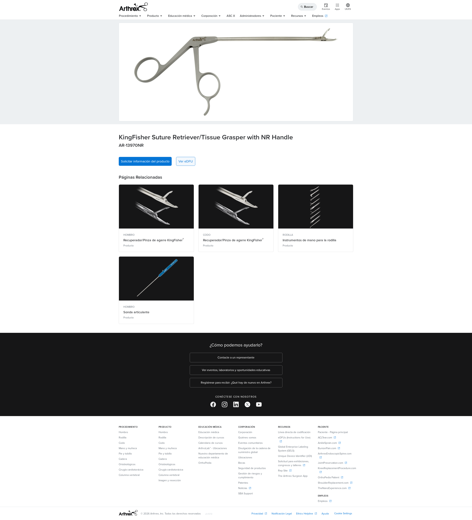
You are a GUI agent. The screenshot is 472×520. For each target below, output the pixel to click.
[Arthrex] (133, 7)
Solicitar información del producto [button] (145, 161)
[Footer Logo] (128, 513)
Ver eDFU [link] (185, 161)
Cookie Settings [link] (343, 513)
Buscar (306, 7)
